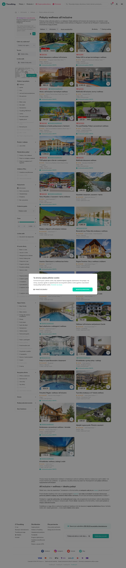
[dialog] (63, 284)
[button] (40, 289)
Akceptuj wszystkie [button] (82, 289)
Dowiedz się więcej (56, 285)
